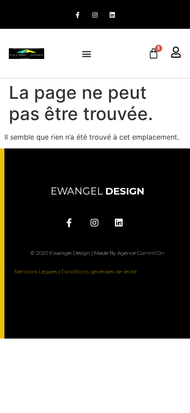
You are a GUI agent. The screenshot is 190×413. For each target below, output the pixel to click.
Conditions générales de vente (99, 271)
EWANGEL (97, 191)
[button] (86, 53)
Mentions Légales (35, 271)
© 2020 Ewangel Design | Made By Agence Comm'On (97, 252)
